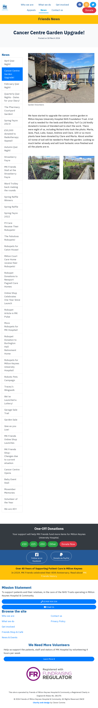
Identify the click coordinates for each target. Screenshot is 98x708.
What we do (44, 4)
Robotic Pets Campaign (11, 378)
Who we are (27, 4)
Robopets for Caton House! (11, 248)
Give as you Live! (10, 428)
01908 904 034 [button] (50, 601)
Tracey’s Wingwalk (9, 388)
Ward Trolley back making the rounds (11, 187)
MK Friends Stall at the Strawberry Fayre (10, 172)
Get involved (62, 4)
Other (53, 544)
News (44, 9)
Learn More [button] (48, 659)
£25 (33, 544)
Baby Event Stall (10, 481)
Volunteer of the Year (10, 500)
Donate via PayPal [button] (61, 558)
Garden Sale (10, 419)
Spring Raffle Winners (11, 198)
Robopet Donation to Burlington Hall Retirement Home (10, 345)
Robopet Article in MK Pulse (11, 313)
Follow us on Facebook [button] (36, 559)
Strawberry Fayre (10, 158)
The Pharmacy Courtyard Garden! (12, 110)
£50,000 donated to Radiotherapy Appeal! (11, 135)
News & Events (9, 637)
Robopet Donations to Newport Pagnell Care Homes (11, 279)
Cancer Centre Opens (12, 471)
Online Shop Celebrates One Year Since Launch (12, 298)
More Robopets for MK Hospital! (11, 326)
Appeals (31, 9)
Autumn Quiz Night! (11, 148)
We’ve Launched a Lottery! (10, 400)
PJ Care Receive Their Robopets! (11, 226)
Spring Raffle (11, 206)
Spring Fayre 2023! (11, 122)
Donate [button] (89, 10)
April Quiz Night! (9, 62)
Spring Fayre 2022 (11, 215)
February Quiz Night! (11, 85)
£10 (24, 544)
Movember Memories (10, 491)
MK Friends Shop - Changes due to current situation (11, 456)
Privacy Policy (58, 621)
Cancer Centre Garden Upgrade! (12, 74)
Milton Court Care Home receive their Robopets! (10, 261)
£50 (43, 544)
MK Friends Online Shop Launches (10, 439)
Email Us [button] (50, 607)
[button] (80, 4)
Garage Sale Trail (10, 411)
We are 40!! (10, 508)
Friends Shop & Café (12, 631)
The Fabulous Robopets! (11, 238)
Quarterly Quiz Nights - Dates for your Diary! (12, 97)
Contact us (57, 9)
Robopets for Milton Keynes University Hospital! (11, 365)
